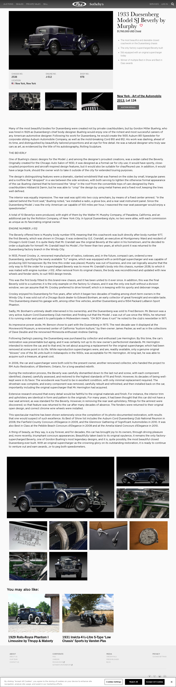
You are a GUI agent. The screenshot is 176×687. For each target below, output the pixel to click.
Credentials (111, 656)
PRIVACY (156, 654)
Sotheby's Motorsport (62, 665)
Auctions (8, 4)
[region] (88, 682)
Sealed (19, 4)
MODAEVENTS (58, 662)
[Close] (172, 682)
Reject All (133, 682)
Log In (164, 4)
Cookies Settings (159, 656)
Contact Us (14, 662)
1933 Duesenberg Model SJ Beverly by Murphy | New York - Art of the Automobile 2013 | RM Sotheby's (88, 4)
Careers (56, 659)
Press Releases (112, 659)
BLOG (108, 662)
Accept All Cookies (154, 682)
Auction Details (128, 107)
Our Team (13, 659)
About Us (13, 656)
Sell (45, 4)
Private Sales (33, 4)
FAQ (54, 656)
